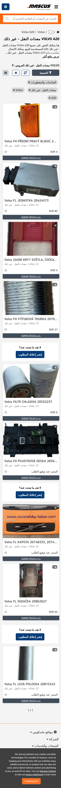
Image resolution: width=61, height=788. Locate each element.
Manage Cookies (48, 771)
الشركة (53, 739)
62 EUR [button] (53, 612)
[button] (45, 73)
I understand (31, 781)
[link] (31, 120)
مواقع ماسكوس (43, 732)
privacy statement (34, 774)
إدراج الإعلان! (5, 6)
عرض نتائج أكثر (50, 56)
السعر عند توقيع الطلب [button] (44, 471)
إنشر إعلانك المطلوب (30, 354)
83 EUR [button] (53, 211)
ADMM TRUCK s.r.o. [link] (31, 157)
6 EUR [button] (54, 412)
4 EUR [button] (54, 152)
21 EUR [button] (53, 329)
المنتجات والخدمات (46, 746)
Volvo (41, 32)
